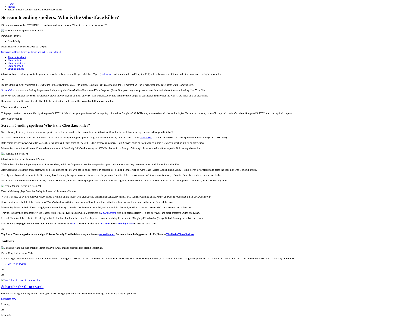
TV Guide (104, 223)
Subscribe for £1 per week (22, 287)
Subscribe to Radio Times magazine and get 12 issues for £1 (31, 52)
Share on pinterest (16, 63)
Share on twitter (15, 60)
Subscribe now (8, 298)
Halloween (106, 74)
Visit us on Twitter (17, 264)
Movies (11, 6)
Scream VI (6, 90)
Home (11, 4)
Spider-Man (146, 137)
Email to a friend (16, 68)
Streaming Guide (124, 223)
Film (73, 223)
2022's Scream (108, 212)
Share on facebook (17, 57)
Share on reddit (15, 66)
